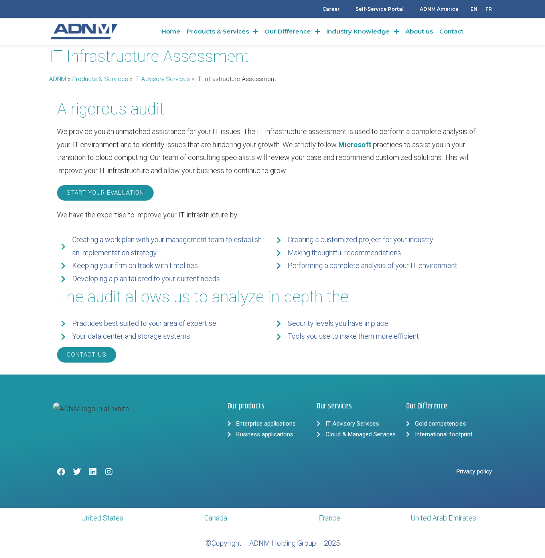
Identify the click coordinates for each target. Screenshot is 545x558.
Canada (215, 518)
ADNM (57, 79)
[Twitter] (77, 472)
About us (419, 31)
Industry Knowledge (358, 31)
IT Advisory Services (162, 79)
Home (171, 31)
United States (102, 518)
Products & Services (218, 31)
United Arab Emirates (443, 518)
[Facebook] (61, 472)
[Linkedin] (93, 472)
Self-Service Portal (379, 9)
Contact (451, 31)
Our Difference (288, 31)
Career (331, 9)
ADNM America (439, 9)
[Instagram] (109, 472)
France (329, 518)
